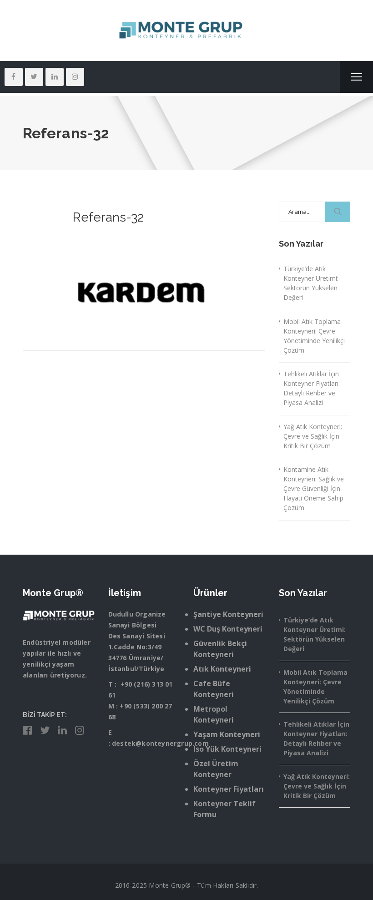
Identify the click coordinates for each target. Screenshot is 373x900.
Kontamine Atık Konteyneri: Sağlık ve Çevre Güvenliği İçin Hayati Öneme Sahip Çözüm (313, 488)
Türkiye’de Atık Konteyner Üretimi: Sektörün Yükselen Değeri (310, 283)
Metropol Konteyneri (213, 714)
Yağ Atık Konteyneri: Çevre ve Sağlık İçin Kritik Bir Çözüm (312, 436)
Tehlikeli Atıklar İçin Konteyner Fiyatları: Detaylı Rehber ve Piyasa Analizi (311, 388)
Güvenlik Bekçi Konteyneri (220, 648)
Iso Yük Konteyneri (227, 749)
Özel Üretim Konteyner (215, 768)
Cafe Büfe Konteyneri (213, 688)
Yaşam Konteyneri (226, 734)
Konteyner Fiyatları (228, 789)
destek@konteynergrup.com (160, 743)
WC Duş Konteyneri (227, 629)
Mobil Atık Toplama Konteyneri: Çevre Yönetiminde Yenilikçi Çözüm (314, 335)
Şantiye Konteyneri (228, 614)
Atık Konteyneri (222, 669)
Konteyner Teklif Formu (224, 809)
